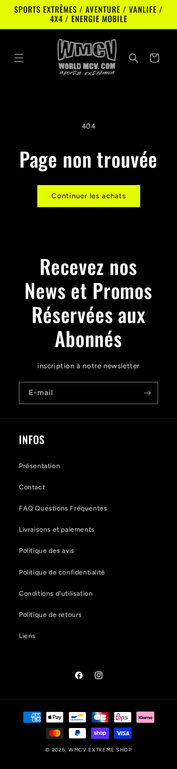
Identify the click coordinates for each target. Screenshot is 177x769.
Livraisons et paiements (57, 530)
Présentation (39, 466)
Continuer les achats (88, 196)
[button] (18, 58)
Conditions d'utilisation (56, 594)
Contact (32, 487)
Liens (27, 636)
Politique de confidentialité (62, 572)
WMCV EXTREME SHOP (100, 750)
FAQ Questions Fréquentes (63, 508)
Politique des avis (47, 551)
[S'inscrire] (147, 393)
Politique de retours (50, 615)
